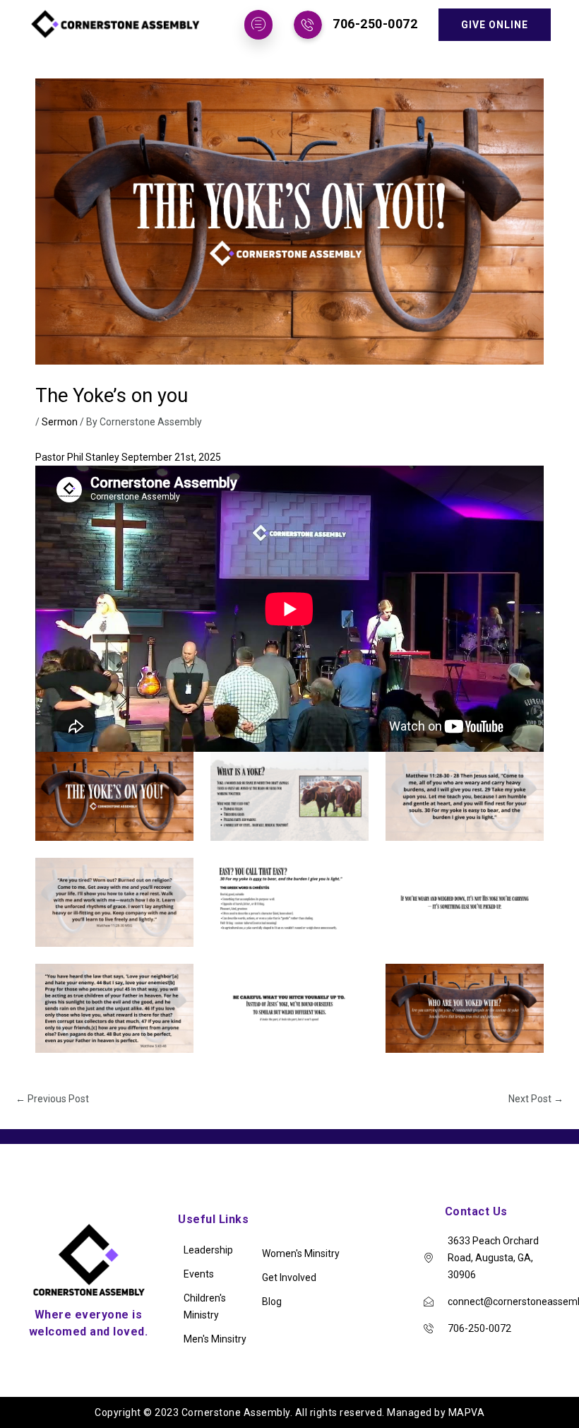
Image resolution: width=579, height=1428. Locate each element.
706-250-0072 (375, 23)
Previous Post (52, 1098)
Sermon (60, 421)
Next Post (535, 1098)
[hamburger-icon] (258, 25)
